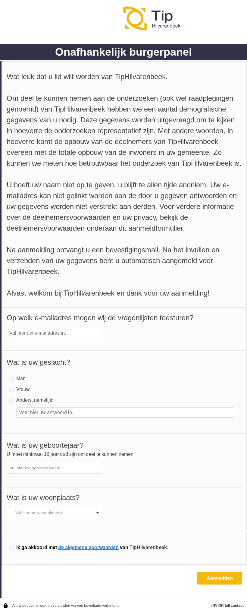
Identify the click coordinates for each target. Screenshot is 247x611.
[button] (97, 513)
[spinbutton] (55, 468)
